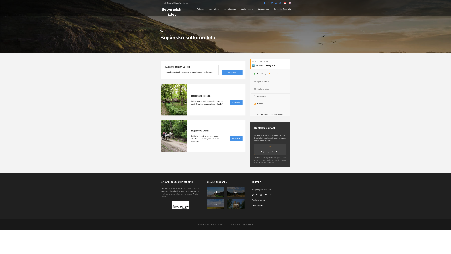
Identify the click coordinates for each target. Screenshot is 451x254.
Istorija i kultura (247, 9)
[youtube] (276, 3)
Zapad (235, 204)
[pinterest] (268, 3)
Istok (215, 192)
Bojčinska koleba (200, 96)
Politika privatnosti (258, 200)
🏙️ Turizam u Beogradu (264, 65)
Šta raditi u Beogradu (282, 9)
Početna (200, 9)
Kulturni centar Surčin (177, 66)
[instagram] (280, 3)
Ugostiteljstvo (263, 9)
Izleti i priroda (214, 9)
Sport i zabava (230, 9)
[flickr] (264, 3)
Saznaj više (232, 72)
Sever (216, 204)
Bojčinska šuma (200, 130)
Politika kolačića (257, 205)
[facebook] (260, 3)
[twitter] (272, 3)
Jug (235, 192)
